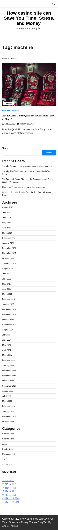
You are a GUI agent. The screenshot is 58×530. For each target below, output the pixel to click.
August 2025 (7, 268)
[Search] (53, 3)
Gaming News (8, 434)
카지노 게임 (7, 464)
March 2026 (7, 233)
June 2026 (6, 218)
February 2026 (8, 238)
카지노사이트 (9, 484)
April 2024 (6, 350)
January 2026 (8, 243)
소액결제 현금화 (10, 498)
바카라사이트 (9, 495)
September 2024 (9, 325)
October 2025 (8, 258)
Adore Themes (10, 526)
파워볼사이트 (9, 487)
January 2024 (8, 365)
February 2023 (8, 406)
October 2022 (8, 421)
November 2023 (9, 376)
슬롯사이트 (8, 491)
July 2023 (6, 396)
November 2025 (9, 253)
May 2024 (6, 345)
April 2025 (6, 289)
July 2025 (6, 274)
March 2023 (7, 401)
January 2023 (8, 411)
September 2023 (9, 386)
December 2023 (9, 370)
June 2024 (6, 340)
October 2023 (8, 381)
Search (6, 148)
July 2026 (6, 212)
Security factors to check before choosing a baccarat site (27, 166)
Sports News (7, 449)
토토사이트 (8, 480)
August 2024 (7, 330)
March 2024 (7, 355)
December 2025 (9, 248)
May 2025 (6, 284)
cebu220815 (9, 124)
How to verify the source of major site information (23, 187)
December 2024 (9, 309)
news (4, 444)
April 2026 (6, 228)
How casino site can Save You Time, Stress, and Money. (29, 18)
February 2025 (8, 299)
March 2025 (7, 294)
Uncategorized (11, 111)
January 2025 (8, 304)
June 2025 (6, 279)
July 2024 (6, 335)
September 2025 (9, 263)
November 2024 (9, 314)
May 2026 (6, 223)
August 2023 (7, 391)
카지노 (5, 459)
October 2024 (8, 320)
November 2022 (9, 416)
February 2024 (8, 360)
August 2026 (7, 207)
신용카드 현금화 (10, 502)
